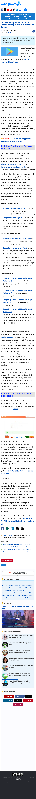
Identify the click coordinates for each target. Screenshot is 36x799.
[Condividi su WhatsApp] (7, 529)
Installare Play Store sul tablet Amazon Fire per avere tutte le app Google (17, 24)
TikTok (18, 700)
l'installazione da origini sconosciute (13, 167)
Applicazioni (27, 17)
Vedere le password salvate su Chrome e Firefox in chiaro (18, 598)
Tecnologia (22, 19)
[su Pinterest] (11, 11)
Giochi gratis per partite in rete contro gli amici (14, 583)
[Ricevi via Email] (20, 11)
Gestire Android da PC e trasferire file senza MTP (15, 546)
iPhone (16, 17)
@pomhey (19, 32)
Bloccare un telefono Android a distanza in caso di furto (17, 544)
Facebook (19, 696)
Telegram (8, 700)
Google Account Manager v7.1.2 (14, 208)
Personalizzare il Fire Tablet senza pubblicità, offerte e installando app (18, 521)
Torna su (3, 565)
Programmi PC (23, 15)
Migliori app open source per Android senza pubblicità (17, 551)
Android (7, 17)
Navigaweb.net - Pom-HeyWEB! (10, 777)
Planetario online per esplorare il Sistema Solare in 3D (16, 588)
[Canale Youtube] (8, 10)
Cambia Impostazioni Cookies (23, 782)
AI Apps (11, 19)
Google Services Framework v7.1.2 (15, 248)
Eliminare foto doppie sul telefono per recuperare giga (17, 549)
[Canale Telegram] (16, 11)
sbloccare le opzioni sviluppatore (12, 164)
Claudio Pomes (12, 32)
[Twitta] (17, 529)
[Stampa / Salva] (22, 529)
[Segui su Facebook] (2, 10)
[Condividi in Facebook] (2, 530)
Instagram (18, 704)
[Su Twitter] (5, 10)
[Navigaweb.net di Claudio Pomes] (11, 6)
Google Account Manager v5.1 (13, 218)
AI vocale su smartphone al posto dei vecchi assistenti (17, 585)
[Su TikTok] (14, 10)
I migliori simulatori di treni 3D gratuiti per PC (14, 590)
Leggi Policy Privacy (10, 782)
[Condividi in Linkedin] (12, 529)
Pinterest (28, 700)
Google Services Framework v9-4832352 (17, 238)
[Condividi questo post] (33, 31)
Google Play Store (7, 337)
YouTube (9, 696)
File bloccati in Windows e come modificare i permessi (17, 595)
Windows (11, 15)
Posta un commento (7, 560)
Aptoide (15, 409)
